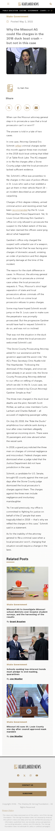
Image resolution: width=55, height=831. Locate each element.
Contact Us (27, 785)
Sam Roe (24, 88)
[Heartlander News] (28, 4)
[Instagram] (31, 775)
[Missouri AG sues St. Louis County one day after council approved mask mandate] (27, 701)
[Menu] (9, 4)
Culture (22, 11)
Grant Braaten (17, 621)
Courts (43, 11)
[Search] (50, 4)
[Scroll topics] (51, 11)
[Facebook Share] (18, 108)
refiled (18, 145)
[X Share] (9, 108)
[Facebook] (18, 775)
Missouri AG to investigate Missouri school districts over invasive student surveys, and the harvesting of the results (27, 613)
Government (33, 11)
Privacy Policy (8, 810)
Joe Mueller (16, 679)
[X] (24, 775)
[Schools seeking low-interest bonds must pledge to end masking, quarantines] (27, 643)
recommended (20, 210)
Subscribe (27, 794)
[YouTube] (37, 775)
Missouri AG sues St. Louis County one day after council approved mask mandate (26, 729)
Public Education (10, 11)
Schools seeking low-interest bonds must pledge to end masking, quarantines (26, 672)
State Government (17, 16)
